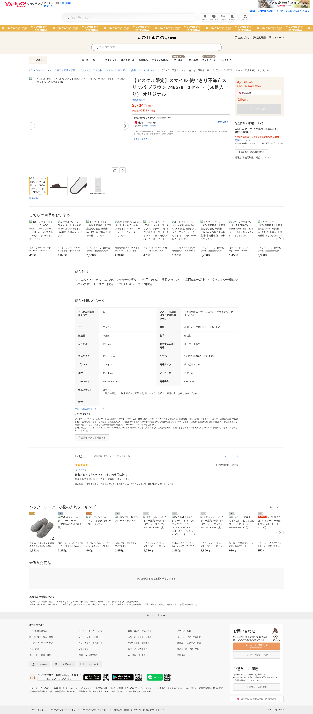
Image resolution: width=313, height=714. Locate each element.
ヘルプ (306, 10)
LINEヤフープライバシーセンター (97, 710)
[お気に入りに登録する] (122, 170)
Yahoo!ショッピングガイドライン (149, 710)
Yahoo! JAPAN (258, 10)
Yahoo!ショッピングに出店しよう (284, 10)
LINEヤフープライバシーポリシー (64, 710)
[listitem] (54, 631)
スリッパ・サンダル (116, 70)
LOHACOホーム (37, 70)
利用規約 (118, 710)
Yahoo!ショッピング (38, 710)
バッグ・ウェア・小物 (90, 70)
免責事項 (128, 710)
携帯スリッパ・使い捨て (143, 70)
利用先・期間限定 (149, 126)
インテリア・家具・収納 (62, 70)
